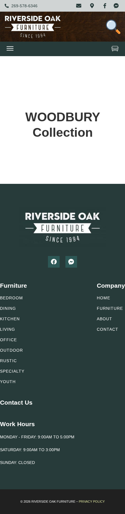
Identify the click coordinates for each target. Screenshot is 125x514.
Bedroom (11, 298)
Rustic (8, 360)
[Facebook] (54, 262)
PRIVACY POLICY (92, 501)
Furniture (110, 308)
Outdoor (11, 350)
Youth (8, 381)
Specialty (12, 371)
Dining (8, 308)
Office (8, 339)
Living (7, 329)
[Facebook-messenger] (71, 262)
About (104, 318)
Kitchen (10, 318)
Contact (107, 329)
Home (103, 298)
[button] (10, 49)
